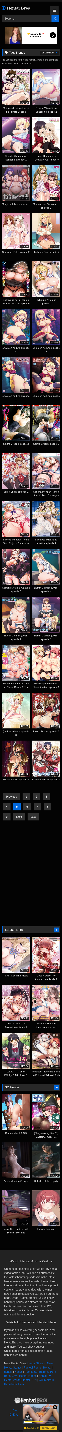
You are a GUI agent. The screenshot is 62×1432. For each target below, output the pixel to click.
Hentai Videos (28, 1375)
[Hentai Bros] (31, 1401)
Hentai (47, 1367)
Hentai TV (45, 1375)
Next (19, 816)
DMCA (13, 1414)
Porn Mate (31, 1371)
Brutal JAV (10, 1375)
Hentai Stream (36, 1363)
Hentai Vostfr (12, 1380)
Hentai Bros (18, 8)
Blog (15, 1410)
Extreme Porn (47, 1371)
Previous (11, 796)
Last (33, 816)
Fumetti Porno (32, 1367)
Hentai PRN (29, 1380)
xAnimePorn (46, 1380)
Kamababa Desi (14, 1384)
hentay (8, 1371)
